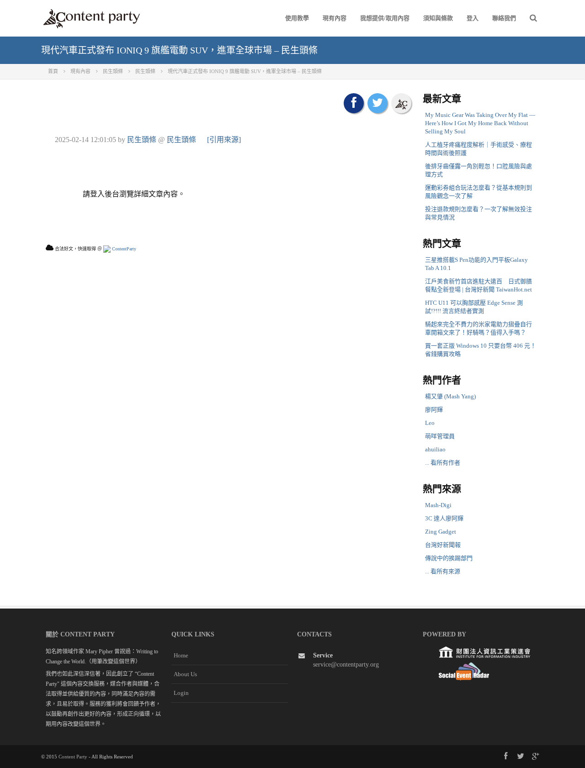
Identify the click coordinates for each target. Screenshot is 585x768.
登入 (473, 18)
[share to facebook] (354, 103)
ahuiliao (435, 449)
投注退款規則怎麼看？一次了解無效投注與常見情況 (478, 213)
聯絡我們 (504, 18)
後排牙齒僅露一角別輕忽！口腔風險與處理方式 (478, 170)
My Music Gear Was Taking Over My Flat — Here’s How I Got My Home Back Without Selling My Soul (480, 123)
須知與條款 (438, 18)
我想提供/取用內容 (385, 18)
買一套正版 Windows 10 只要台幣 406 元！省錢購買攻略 (480, 349)
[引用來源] (224, 139)
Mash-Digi (438, 505)
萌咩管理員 (440, 436)
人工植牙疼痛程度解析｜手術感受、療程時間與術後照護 (478, 148)
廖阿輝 (434, 409)
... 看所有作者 (442, 462)
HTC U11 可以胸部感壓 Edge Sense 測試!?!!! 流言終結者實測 (474, 306)
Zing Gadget (440, 531)
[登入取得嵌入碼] (401, 103)
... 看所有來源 (442, 571)
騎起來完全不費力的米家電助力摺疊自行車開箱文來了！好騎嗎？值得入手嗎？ (478, 328)
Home (181, 655)
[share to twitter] (377, 103)
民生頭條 (141, 139)
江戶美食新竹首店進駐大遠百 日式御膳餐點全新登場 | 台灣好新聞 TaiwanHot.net (478, 285)
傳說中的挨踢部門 (449, 558)
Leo (430, 422)
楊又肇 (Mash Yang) (450, 396)
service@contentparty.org (346, 664)
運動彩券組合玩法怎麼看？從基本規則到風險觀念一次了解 (478, 191)
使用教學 (297, 18)
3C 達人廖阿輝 (444, 518)
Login (181, 692)
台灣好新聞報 (443, 544)
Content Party (72, 756)
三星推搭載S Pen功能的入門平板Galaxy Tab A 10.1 (476, 263)
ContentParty (123, 248)
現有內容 (334, 18)
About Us (185, 674)
